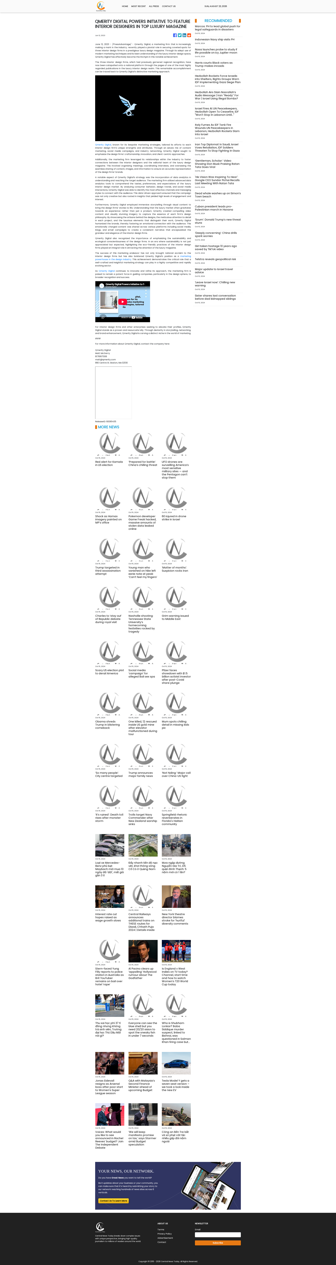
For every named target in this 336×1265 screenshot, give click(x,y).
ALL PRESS (154, 6)
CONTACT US (169, 6)
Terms (161, 1229)
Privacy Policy (165, 1233)
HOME (125, 6)
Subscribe (218, 1242)
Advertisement (165, 1237)
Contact (162, 1242)
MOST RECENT (138, 6)
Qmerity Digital (103, 144)
